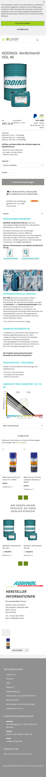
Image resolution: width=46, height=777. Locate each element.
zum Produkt (17, 650)
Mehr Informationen (11, 426)
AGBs (8, 683)
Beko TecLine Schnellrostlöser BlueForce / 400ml (32, 479)
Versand (9, 679)
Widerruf (10, 687)
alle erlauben (22, 23)
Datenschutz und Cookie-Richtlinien (21, 696)
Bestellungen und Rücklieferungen (20, 704)
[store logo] (16, 39)
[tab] (23, 213)
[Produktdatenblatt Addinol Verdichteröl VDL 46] (10, 256)
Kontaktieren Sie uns (14, 708)
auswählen (22, 29)
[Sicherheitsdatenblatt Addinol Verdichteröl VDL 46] (26, 256)
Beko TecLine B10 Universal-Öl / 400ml (11, 478)
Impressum (11, 674)
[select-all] (21, 442)
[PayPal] (35, 117)
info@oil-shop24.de (14, 741)
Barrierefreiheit (12, 700)
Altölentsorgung (12, 691)
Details (5, 214)
